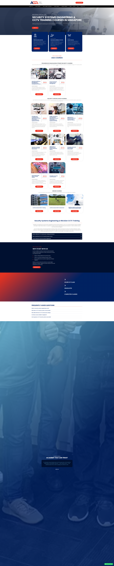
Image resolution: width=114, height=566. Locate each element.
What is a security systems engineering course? (40, 308)
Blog (74, 6)
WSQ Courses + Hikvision (47, 6)
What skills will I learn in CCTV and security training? (41, 312)
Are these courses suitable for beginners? (39, 314)
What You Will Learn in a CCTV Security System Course (42, 236)
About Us (31, 6)
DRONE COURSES (57, 191)
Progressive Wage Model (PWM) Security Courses (57, 63)
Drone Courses (64, 6)
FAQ (77, 6)
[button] (57, 234)
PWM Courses (56, 6)
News (70, 6)
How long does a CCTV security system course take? (41, 317)
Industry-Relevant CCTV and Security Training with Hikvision (44, 234)
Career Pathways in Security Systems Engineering (42, 238)
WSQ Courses (37, 6)
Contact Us (82, 6)
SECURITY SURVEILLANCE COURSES (57, 98)
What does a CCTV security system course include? (41, 310)
